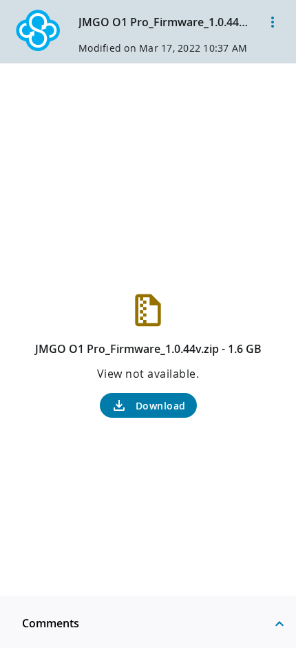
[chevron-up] (279, 623)
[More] (272, 22)
